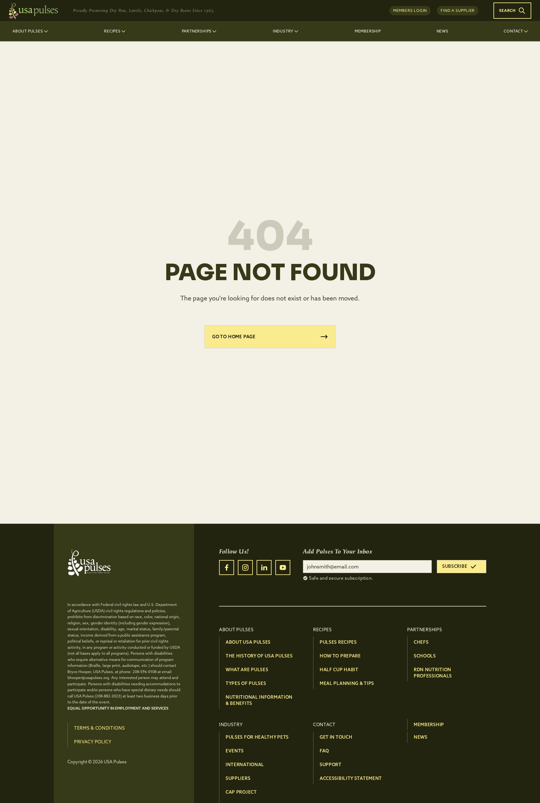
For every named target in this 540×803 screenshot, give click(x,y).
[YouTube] (282, 567)
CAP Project (241, 792)
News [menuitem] (442, 31)
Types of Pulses (246, 683)
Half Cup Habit (339, 669)
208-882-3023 (108, 696)
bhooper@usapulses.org (88, 677)
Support (331, 764)
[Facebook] (226, 567)
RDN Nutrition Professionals (433, 673)
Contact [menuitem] (513, 31)
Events (235, 751)
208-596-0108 (144, 671)
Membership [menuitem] (368, 31)
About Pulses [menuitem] (27, 31)
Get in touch (336, 737)
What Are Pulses (247, 669)
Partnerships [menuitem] (197, 31)
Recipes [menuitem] (112, 31)
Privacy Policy (93, 742)
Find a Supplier (458, 10)
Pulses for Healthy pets (257, 737)
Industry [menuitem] (283, 31)
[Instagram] (245, 567)
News (421, 737)
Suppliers (238, 778)
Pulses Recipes (338, 642)
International (245, 764)
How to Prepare (340, 656)
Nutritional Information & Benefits (259, 700)
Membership (429, 724)
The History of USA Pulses (259, 656)
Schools (425, 656)
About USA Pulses (248, 642)
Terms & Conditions (99, 728)
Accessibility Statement (351, 778)
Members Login (410, 10)
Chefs (421, 642)
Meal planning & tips (347, 683)
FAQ (324, 751)
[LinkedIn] (264, 567)
